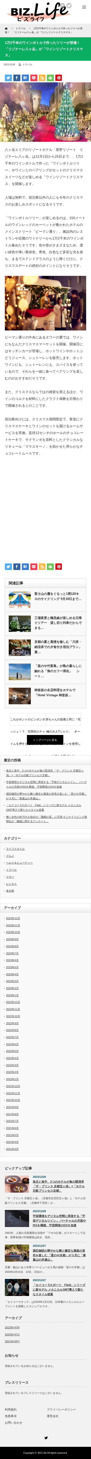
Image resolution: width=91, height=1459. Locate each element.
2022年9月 (12, 1023)
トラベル (27, 64)
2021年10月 (13, 1100)
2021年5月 (12, 1135)
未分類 (10, 890)
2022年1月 (12, 1079)
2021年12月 (13, 1086)
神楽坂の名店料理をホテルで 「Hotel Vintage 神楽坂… (56, 692)
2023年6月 (12, 960)
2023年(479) (12, 1327)
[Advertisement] (45, 511)
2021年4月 (12, 1141)
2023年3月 (12, 981)
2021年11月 (13, 1093)
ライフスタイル (15, 848)
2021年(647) (12, 1341)
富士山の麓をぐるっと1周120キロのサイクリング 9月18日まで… (58, 596)
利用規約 (11, 1409)
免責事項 (11, 1416)
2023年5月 (12, 967)
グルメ (10, 855)
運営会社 (52, 1416)
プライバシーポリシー (61, 1409)
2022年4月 (12, 1058)
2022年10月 (13, 1016)
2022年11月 (13, 1009)
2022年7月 (12, 1037)
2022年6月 (12, 1044)
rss (62, 5)
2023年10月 (13, 932)
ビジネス (11, 883)
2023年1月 (12, 995)
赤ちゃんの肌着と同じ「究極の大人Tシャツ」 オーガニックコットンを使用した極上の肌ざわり (63, 721)
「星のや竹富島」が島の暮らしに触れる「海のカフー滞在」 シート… (58, 671)
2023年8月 (12, 946)
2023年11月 (13, 925)
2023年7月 (12, 953)
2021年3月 (12, 1149)
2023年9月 (12, 939)
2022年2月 (12, 1072)
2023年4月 (12, 974)
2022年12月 (13, 1002)
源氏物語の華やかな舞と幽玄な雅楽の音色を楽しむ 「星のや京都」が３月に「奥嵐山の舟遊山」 (59, 1255)
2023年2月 (12, 988)
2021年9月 (12, 1107)
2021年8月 (12, 1114)
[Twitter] (45, 1437)
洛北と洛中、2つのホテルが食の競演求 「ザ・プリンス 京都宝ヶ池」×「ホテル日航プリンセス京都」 (59, 1186)
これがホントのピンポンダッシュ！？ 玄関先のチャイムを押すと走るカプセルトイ (27, 721)
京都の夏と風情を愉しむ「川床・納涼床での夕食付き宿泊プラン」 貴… (58, 647)
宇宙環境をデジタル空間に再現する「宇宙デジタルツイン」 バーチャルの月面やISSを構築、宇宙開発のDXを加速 (59, 1220)
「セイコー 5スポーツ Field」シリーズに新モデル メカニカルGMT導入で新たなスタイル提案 (59, 1289)
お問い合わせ (13, 1422)
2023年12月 (13, 918)
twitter (69, 5)
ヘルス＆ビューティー (19, 862)
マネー (10, 876)
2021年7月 (12, 1121)
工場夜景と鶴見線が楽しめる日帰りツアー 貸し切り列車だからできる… (58, 623)
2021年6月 (12, 1128)
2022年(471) (12, 1334)
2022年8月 (12, 1030)
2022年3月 (12, 1065)
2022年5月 (12, 1051)
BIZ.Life (42, 1452)
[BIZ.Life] (39, 20)
